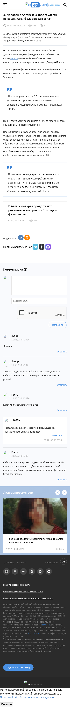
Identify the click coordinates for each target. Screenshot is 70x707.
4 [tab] (38, 684)
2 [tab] (32, 684)
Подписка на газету (55, 562)
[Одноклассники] (27, 237)
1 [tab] (29, 684)
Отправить (57, 325)
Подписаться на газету (18, 667)
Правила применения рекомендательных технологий (28, 598)
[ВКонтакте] (21, 237)
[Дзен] (41, 247)
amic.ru (14, 58)
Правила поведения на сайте (16, 585)
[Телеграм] (35, 247)
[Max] (48, 247)
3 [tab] (35, 684)
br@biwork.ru (34, 633)
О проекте (9, 562)
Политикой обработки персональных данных (27, 697)
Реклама (21, 562)
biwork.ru (46, 625)
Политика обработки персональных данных (23, 592)
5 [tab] (41, 684)
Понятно (6, 704)
